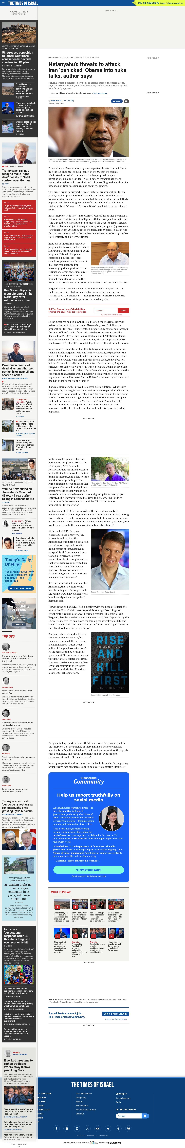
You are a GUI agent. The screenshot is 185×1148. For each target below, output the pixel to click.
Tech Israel (40, 1106)
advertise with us (82, 1106)
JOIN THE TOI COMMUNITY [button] (115, 1014)
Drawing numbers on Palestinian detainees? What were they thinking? (18, 658)
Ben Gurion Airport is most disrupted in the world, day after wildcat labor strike (79, 917)
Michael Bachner (12, 1117)
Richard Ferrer (7, 687)
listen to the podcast (22, 588)
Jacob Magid (8, 66)
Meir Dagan (122, 999)
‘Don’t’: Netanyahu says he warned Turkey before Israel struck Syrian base (115, 946)
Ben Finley (9, 1024)
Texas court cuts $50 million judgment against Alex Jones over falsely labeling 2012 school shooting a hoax (18, 223)
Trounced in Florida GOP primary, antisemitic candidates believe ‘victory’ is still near (79, 949)
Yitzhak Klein (6, 785)
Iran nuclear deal (92, 1002)
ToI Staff (21, 96)
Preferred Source (100, 93)
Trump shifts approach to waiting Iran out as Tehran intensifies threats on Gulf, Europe (16, 1032)
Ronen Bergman (94, 999)
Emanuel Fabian (22, 378)
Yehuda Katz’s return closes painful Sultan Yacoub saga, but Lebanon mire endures (23, 525)
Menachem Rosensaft (9, 652)
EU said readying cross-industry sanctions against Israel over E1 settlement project (61, 917)
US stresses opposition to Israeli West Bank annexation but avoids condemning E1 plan (17, 57)
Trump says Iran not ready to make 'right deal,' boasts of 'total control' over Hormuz (18, 237)
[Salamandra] (114, 1143)
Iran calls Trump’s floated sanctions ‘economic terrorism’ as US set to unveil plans (97, 917)
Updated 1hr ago (16, 167)
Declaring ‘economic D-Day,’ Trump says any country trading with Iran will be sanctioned (18, 1003)
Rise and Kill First (79, 999)
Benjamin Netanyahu (108, 999)
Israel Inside (40, 1102)
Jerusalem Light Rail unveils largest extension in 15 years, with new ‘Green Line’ (18, 891)
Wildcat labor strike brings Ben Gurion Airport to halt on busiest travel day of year (115, 917)
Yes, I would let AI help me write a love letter (18, 758)
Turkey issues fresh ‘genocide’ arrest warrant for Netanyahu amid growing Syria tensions (18, 806)
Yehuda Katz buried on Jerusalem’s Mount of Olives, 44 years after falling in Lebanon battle (18, 493)
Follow (70, 101)
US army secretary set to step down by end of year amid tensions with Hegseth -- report (18, 251)
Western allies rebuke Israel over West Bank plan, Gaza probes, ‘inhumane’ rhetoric (26, 126)
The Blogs (39, 1114)
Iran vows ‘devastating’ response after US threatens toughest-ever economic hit (17, 936)
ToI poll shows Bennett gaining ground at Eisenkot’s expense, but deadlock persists (18, 1124)
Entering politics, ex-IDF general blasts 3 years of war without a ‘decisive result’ (18, 1111)
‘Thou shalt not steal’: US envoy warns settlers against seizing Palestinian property (60, 947)
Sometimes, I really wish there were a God (17, 691)
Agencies (18, 66)
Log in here (123, 1019)
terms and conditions (84, 1094)
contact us (80, 1114)
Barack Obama (78, 1002)
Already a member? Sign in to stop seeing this (89, 876)
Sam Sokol (19, 1129)
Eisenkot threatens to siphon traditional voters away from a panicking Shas (97, 947)
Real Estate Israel (42, 1110)
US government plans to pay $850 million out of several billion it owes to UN (18, 208)
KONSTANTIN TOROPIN (22, 1024)
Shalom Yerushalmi (20, 1054)
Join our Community (148, 3)
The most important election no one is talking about (17, 723)
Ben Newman (6, 753)
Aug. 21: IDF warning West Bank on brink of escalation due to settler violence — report (24, 407)
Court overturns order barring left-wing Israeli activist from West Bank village (25, 445)
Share (118, 101)
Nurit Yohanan (29, 115)
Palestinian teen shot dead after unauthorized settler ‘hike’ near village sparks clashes (18, 370)
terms (120, 314)
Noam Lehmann (21, 117)
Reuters (21, 115)
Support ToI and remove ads (171, 3)
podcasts (39, 1118)
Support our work (88, 870)
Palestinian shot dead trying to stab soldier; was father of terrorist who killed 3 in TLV (26, 426)
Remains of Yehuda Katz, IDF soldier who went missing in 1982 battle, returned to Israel (25, 543)
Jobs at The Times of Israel (86, 1110)
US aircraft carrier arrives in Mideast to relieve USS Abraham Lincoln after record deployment (19, 1017)
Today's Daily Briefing (18, 561)
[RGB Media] (94, 1142)
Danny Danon (6, 719)
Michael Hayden (66, 1002)
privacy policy (81, 1098)
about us (79, 1102)
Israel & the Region (65, 999)
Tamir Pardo (54, 1002)
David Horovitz (57, 101)
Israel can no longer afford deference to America (15, 790)
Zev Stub (20, 902)
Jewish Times (40, 1098)
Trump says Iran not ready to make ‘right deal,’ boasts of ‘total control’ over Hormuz (16, 175)
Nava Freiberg (17, 533)
